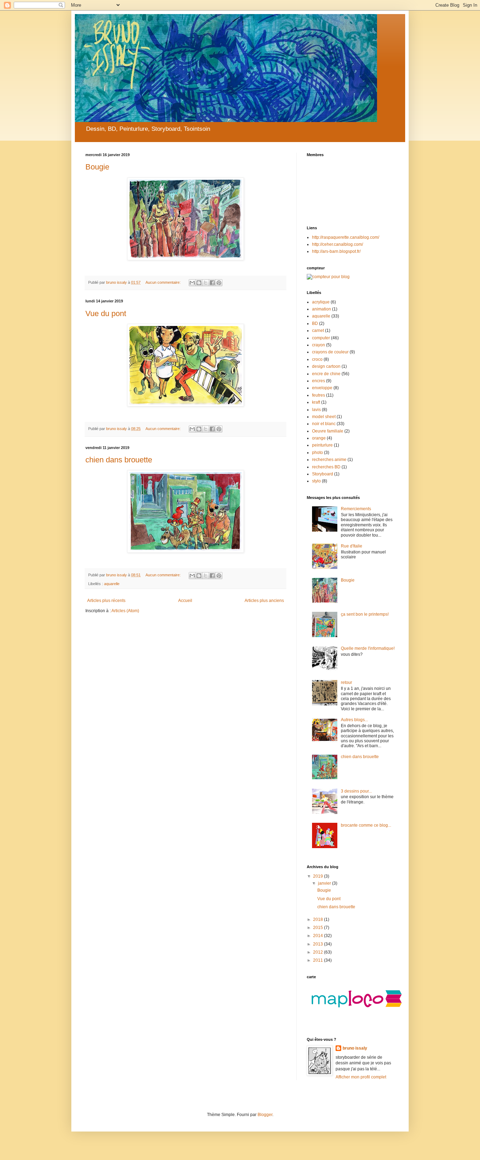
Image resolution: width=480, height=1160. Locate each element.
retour (346, 682)
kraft (316, 402)
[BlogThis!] (198, 282)
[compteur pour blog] (328, 276)
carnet (318, 330)
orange (319, 438)
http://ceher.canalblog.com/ (337, 244)
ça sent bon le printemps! (365, 614)
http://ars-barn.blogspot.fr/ (336, 251)
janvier (325, 883)
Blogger (265, 1114)
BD (315, 323)
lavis (316, 409)
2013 (318, 944)
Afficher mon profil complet (361, 1077)
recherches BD (326, 466)
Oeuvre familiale (327, 431)
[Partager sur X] (205, 282)
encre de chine (326, 373)
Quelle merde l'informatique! (368, 648)
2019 (318, 876)
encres (318, 380)
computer (321, 337)
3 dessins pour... (356, 791)
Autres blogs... (354, 719)
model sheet (324, 416)
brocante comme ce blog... (366, 825)
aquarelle (111, 584)
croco (317, 359)
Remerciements (356, 508)
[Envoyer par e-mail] (192, 282)
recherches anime (329, 459)
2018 (318, 919)
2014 (318, 935)
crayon (318, 344)
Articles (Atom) (125, 610)
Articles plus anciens (264, 600)
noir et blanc (324, 423)
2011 (318, 960)
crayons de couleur (330, 352)
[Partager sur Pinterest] (218, 282)
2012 (318, 952)
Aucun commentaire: (163, 282)
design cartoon (326, 366)
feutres (318, 395)
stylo (316, 481)
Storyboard (322, 474)
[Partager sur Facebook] (212, 282)
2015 (318, 927)
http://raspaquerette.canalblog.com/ (345, 237)
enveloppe (322, 387)
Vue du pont (105, 313)
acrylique (321, 302)
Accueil (185, 600)
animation (321, 309)
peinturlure (322, 445)
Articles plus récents (106, 600)
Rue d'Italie (351, 546)
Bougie (97, 166)
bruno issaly (355, 1048)
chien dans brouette (118, 459)
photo (317, 452)
